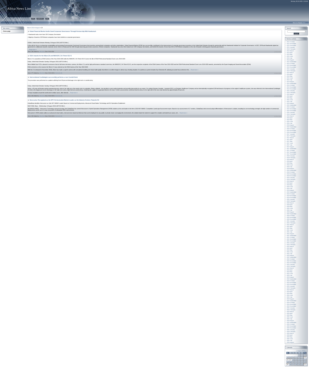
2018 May (289, 163)
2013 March (290, 51)
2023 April (289, 270)
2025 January (291, 308)
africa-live (41, 51)
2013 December (291, 67)
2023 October (291, 280)
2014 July (289, 80)
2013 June (290, 56)
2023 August (290, 277)
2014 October (291, 85)
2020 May (289, 206)
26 (290, 364)
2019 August (290, 190)
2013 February (291, 49)
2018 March (290, 159)
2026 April (289, 335)
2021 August (290, 233)
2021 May (289, 228)
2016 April (289, 118)
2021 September (291, 235)
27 (293, 364)
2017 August (290, 147)
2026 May (289, 337)
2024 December (291, 306)
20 (293, 362)
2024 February (291, 288)
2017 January (291, 134)
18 (287, 362)
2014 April (289, 74)
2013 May (289, 54)
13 (293, 360)
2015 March (290, 94)
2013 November (291, 65)
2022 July (289, 253)
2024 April (289, 291)
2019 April (289, 183)
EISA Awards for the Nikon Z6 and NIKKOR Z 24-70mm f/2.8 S (51, 56)
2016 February (291, 114)
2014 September (291, 83)
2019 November (291, 195)
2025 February (291, 309)
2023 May (289, 271)
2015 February (291, 92)
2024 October (291, 302)
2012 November (291, 43)
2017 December (291, 154)
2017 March (290, 137)
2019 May (289, 185)
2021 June (290, 230)
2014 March (290, 72)
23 (302, 362)
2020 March (290, 203)
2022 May (289, 250)
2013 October (291, 63)
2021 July (289, 232)
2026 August (290, 342)
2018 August (290, 168)
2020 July (289, 210)
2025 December (291, 328)
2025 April (289, 313)
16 (302, 360)
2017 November (291, 152)
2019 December (291, 197)
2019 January (291, 177)
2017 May (289, 141)
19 (290, 362)
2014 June (290, 78)
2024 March (290, 290)
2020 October (291, 215)
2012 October (291, 41)
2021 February (291, 223)
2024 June (290, 295)
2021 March (290, 224)
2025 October (291, 324)
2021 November (291, 239)
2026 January (291, 329)
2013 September (291, 61)
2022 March (290, 246)
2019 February (291, 179)
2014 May (289, 76)
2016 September (291, 127)
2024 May (289, 293)
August (38, 27)
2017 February (291, 136)
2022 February (291, 244)
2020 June (290, 208)
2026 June (290, 338)
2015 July (289, 101)
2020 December (291, 219)
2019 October (291, 194)
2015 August (290, 103)
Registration (40, 18)
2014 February (291, 70)
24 (305, 362)
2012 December (291, 45)
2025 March (290, 311)
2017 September (291, 148)
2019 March (290, 181)
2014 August (290, 81)
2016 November (291, 130)
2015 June (290, 99)
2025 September (291, 322)
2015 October (291, 107)
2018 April (289, 161)
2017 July (289, 145)
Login (47, 18)
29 (299, 364)
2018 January (291, 156)
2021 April (289, 226)
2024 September (291, 300)
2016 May (289, 119)
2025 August (290, 320)
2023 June (290, 273)
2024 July (289, 297)
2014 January (291, 69)
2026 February (291, 331)
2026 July (289, 340)
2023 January (291, 264)
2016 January (291, 112)
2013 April (289, 52)
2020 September (291, 213)
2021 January (291, 221)
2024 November (291, 304)
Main (33, 18)
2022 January (291, 242)
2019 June (290, 186)
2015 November (291, 108)
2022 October (291, 259)
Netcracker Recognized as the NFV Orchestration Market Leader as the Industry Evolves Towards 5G (64, 100)
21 (296, 362)
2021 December (291, 241)
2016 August (290, 125)
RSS (304, 22)
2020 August (290, 212)
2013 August (290, 60)
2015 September (291, 105)
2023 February (291, 266)
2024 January (291, 286)
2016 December (291, 132)
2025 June (290, 317)
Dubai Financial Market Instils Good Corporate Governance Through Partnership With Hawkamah (63, 31)
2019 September (291, 192)
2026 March (290, 333)
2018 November (291, 174)
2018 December (291, 175)
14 (296, 360)
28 (296, 364)
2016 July (289, 123)
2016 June (290, 121)
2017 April (289, 139)
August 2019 (301, 350)
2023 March (290, 268)
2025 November (291, 326)
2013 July (289, 58)
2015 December (291, 110)
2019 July (289, 188)
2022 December (291, 262)
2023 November (291, 282)
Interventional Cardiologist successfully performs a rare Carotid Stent (54, 77)
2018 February (291, 157)
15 (299, 360)
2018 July (289, 166)
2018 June (290, 165)
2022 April (289, 248)
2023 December (291, 284)
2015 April (289, 96)
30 (302, 364)
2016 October (291, 128)
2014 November (291, 87)
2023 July (289, 275)
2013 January (291, 47)
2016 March (290, 116)
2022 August (290, 255)
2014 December (291, 89)
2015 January (291, 90)
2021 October (291, 237)
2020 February (291, 201)
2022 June (290, 252)
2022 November (291, 261)
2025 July (289, 319)
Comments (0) (58, 73)
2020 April (289, 204)
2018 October (291, 172)
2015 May (289, 98)
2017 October (291, 150)
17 (305, 360)
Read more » (33, 49)
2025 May (289, 315)
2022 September (291, 257)
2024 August (290, 299)
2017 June (290, 143)
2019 (32, 27)
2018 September (291, 170)
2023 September (291, 279)
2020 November (291, 217)
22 (299, 362)
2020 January (291, 199)
